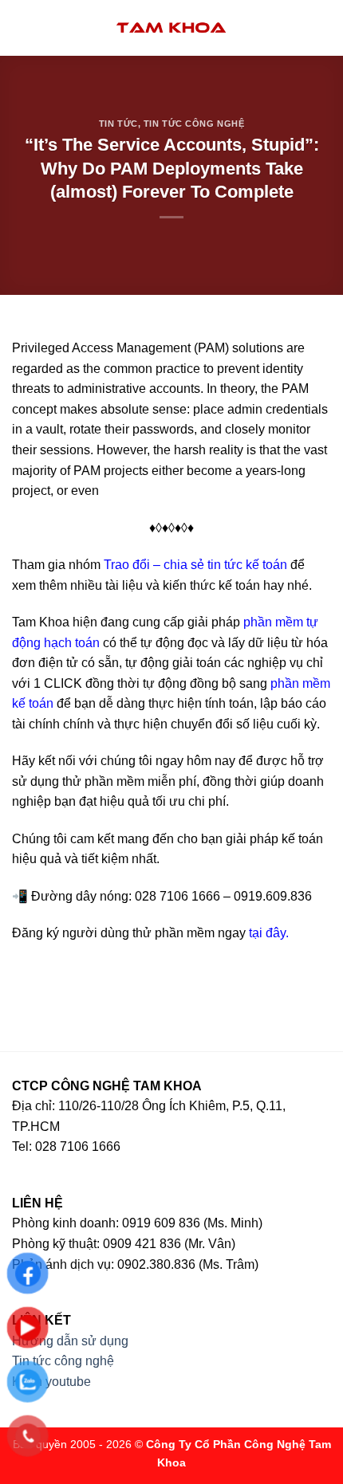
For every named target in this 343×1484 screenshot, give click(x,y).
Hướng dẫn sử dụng (70, 1341)
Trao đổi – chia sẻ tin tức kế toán (195, 564)
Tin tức (118, 123)
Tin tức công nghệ (194, 123)
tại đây (267, 933)
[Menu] (21, 27)
